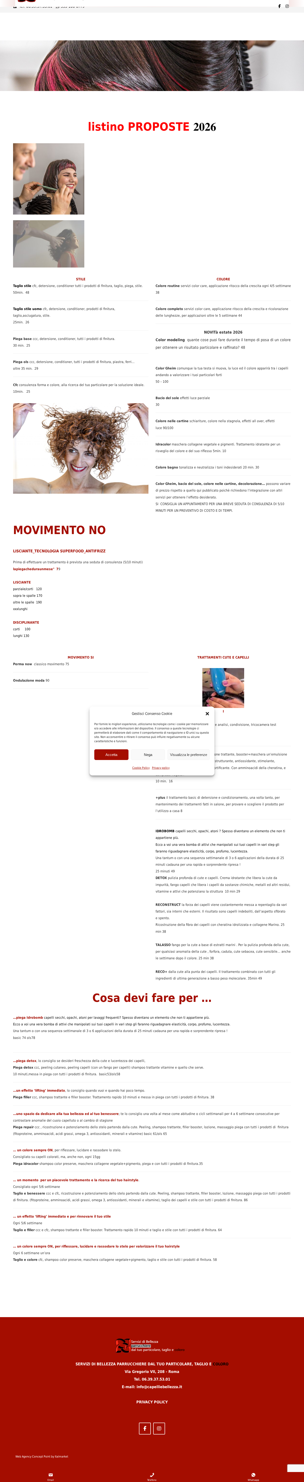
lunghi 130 (21, 636)
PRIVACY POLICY (152, 1402)
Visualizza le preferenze (188, 755)
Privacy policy (161, 768)
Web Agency (23, 1456)
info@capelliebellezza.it (159, 1387)
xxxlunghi (20, 609)
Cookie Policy (141, 768)
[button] (207, 713)
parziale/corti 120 (27, 589)
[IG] (287, 6)
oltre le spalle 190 (27, 602)
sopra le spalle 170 (27, 596)
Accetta (111, 755)
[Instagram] (159, 1428)
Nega (148, 755)
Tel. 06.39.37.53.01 (152, 1379)
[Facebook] (279, 6)
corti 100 (21, 629)
